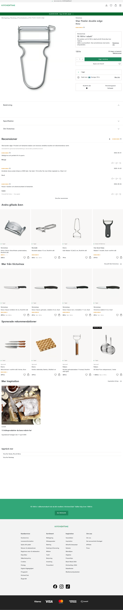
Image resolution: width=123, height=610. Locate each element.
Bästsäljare (69, 551)
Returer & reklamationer (28, 548)
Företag (23, 565)
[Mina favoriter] (111, 5)
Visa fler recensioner (61, 198)
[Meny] (120, 5)
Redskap (13, 18)
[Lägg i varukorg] (28, 257)
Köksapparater (50, 541)
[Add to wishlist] (24, 257)
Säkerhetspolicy (26, 558)
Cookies (23, 561)
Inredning (49, 561)
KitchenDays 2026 (71, 565)
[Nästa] (70, 57)
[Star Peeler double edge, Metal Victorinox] (36, 57)
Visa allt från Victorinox (111, 264)
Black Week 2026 (71, 561)
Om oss (88, 538)
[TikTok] (68, 586)
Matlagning (5, 18)
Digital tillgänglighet (27, 568)
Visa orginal (17, 194)
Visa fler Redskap (8, 457)
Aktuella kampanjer (72, 544)
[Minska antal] (77, 59)
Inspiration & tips (113, 381)
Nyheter (68, 548)
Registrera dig (116, 44)
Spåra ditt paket (26, 544)
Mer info (117, 77)
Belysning (49, 558)
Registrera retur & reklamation (30, 551)
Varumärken (69, 538)
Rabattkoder (69, 568)
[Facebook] (55, 586)
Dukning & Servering (52, 548)
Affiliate (88, 544)
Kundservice (25, 538)
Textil (48, 555)
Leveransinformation (27, 541)
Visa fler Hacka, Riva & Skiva (12, 454)
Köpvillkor (24, 555)
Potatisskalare (23, 18)
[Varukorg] (115, 5)
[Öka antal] (82, 59)
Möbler (48, 551)
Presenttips (69, 558)
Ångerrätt (24, 578)
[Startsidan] (8, 5)
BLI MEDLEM (61, 513)
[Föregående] (3, 57)
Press (88, 548)
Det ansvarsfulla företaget (94, 541)
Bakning (48, 544)
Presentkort (49, 565)
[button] (80, 27)
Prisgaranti (24, 572)
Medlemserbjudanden (73, 572)
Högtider (68, 555)
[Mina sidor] (106, 5)
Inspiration (69, 541)
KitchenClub (25, 575)
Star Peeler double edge (36, 18)
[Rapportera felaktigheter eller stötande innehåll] (120, 163)
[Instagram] (61, 586)
